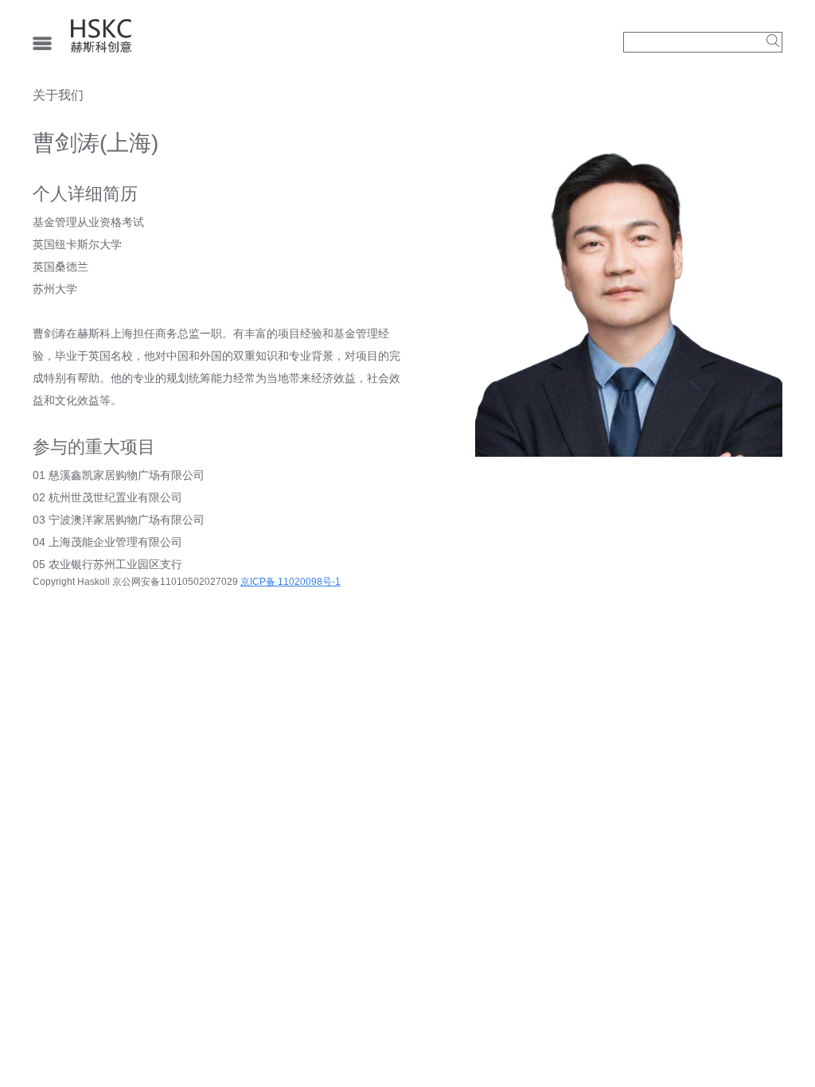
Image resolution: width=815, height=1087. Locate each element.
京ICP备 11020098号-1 (290, 581)
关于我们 (58, 95)
